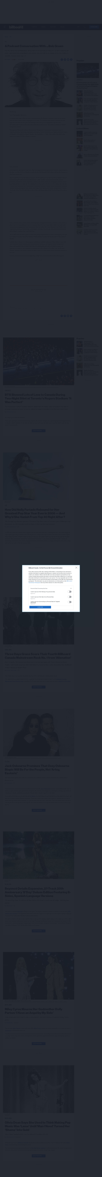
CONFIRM (40, 607)
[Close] (76, 568)
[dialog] (51, 588)
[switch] (69, 592)
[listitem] (51, 588)
